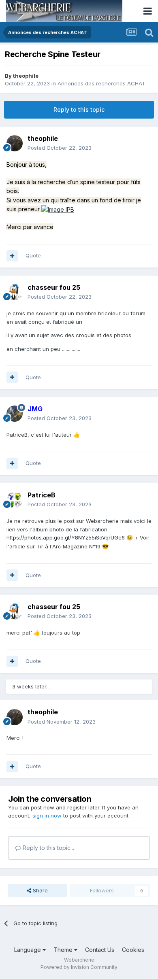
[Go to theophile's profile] (14, 143)
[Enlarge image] (57, 209)
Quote (33, 255)
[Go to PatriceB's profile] (14, 500)
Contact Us (99, 949)
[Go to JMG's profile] (14, 414)
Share (39, 890)
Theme (63, 949)
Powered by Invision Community (79, 967)
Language (28, 949)
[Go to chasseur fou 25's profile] (14, 292)
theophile (25, 75)
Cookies (133, 949)
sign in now (47, 815)
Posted (60, 147)
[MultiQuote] (12, 255)
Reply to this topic (79, 109)
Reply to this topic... (47, 847)
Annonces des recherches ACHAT (101, 83)
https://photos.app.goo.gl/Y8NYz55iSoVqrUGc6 (65, 537)
